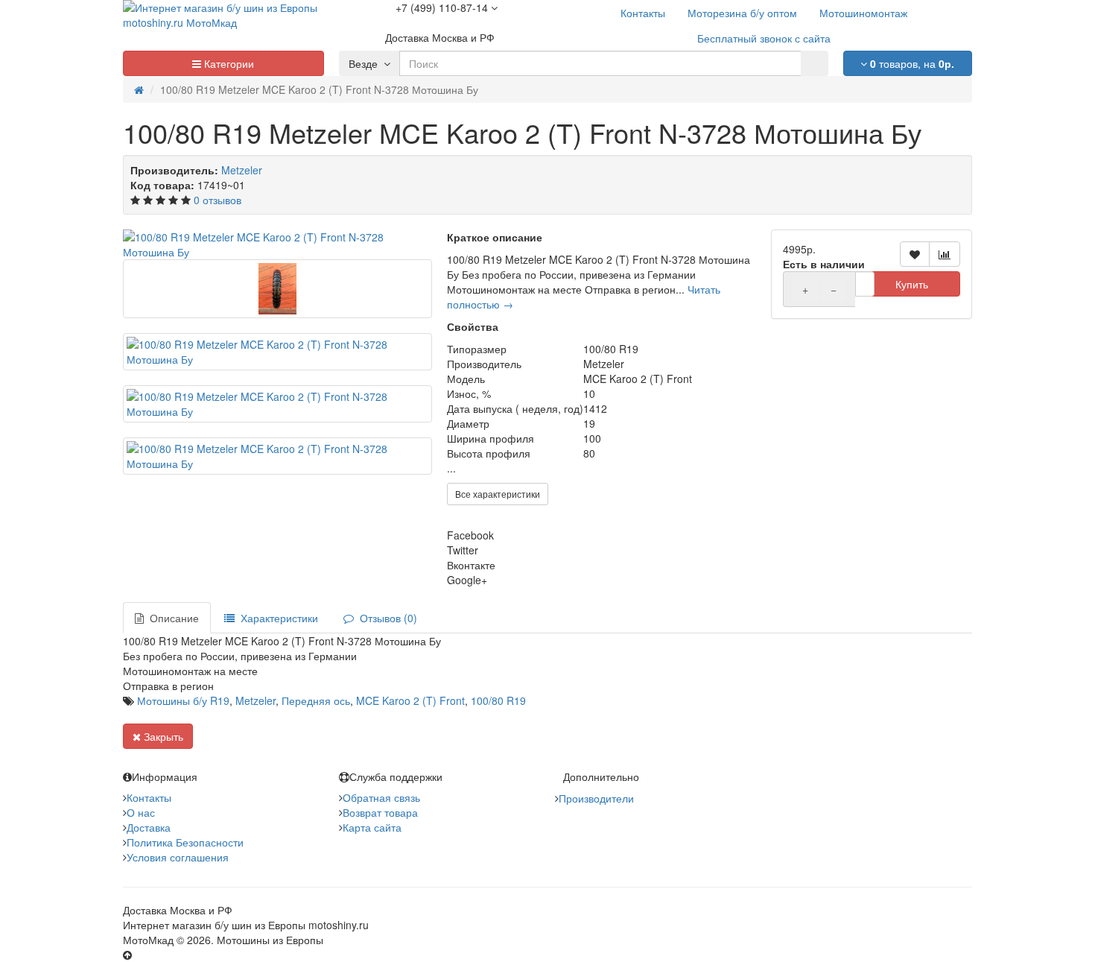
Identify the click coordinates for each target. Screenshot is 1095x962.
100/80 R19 (498, 700)
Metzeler (241, 169)
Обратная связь (381, 797)
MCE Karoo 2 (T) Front (410, 700)
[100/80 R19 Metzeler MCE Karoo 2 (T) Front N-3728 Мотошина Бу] (277, 244)
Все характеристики (497, 493)
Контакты (149, 797)
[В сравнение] (944, 254)
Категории (227, 63)
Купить (911, 283)
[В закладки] (915, 254)
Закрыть (162, 736)
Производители (596, 798)
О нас (141, 812)
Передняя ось (316, 700)
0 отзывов (217, 199)
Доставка (149, 827)
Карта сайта (372, 827)
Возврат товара (380, 812)
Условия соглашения (178, 856)
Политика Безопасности (185, 842)
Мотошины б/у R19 (183, 700)
